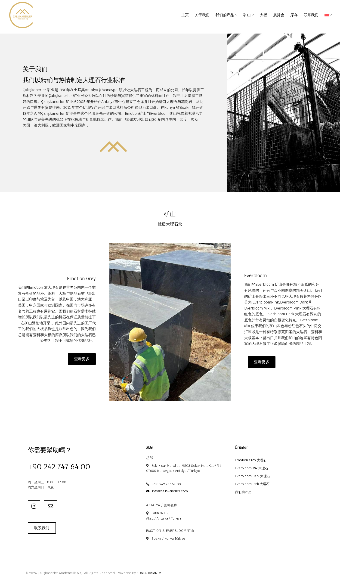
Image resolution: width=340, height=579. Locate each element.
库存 (294, 14)
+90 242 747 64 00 (59, 466)
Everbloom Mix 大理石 (251, 468)
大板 (263, 14)
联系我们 (311, 14)
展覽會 (278, 14)
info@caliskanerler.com (169, 491)
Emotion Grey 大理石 (251, 460)
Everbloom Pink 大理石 (252, 484)
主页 (185, 14)
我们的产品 (225, 14)
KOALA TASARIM (149, 573)
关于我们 (202, 14)
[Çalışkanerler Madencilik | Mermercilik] (32, 15)
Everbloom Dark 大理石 (252, 476)
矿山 (247, 14)
